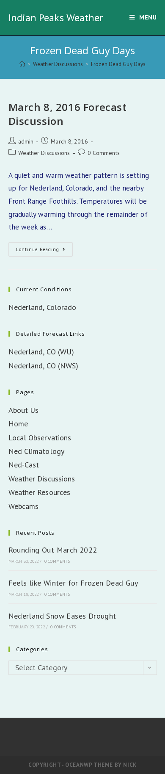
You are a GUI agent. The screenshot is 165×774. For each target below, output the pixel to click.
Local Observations (40, 437)
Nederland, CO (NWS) (43, 365)
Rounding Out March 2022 (52, 550)
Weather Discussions (44, 153)
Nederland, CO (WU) (41, 352)
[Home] (22, 64)
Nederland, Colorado (42, 307)
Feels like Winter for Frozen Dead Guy (73, 583)
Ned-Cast (23, 465)
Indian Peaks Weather (55, 17)
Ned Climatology (36, 451)
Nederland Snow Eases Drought (62, 616)
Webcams (23, 506)
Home (18, 423)
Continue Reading (44, 251)
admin (26, 141)
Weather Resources (39, 492)
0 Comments (104, 153)
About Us (23, 410)
